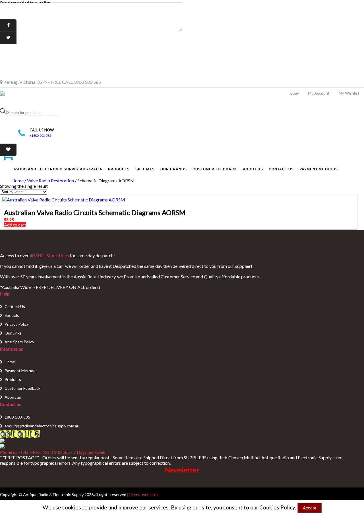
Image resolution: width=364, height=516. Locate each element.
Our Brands (173, 169)
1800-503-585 (17, 417)
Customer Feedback (215, 169)
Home (17, 180)
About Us (253, 169)
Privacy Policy (17, 324)
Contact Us (281, 169)
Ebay (294, 93)
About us (13, 397)
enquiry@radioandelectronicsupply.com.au (42, 425)
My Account (319, 93)
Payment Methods (318, 169)
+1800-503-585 (40, 135)
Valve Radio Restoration (50, 180)
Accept (309, 507)
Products (119, 169)
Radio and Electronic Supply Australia (58, 169)
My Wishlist (349, 93)
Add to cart (15, 224)
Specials (145, 169)
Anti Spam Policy (19, 341)
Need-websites (144, 494)
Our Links (13, 333)
